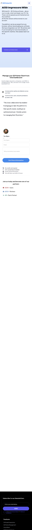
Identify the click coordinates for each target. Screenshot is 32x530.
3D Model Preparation (9, 522)
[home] (6, 3)
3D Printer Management (9, 525)
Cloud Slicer (6, 527)
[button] (29, 3)
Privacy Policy (15, 511)
